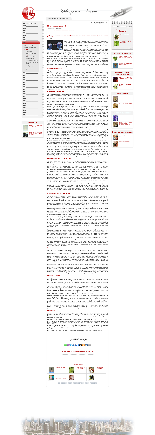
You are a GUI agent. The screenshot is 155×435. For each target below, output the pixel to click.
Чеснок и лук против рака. (125, 141)
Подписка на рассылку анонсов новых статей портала (78, 351)
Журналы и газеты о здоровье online (32, 68)
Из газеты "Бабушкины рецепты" (32, 63)
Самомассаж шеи (61, 367)
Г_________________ (30, 32)
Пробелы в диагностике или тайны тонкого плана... (125, 116)
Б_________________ (30, 28)
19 (73, 383)
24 (85, 383)
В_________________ (30, 30)
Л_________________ (30, 77)
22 (81, 383)
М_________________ (30, 80)
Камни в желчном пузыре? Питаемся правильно (125, 64)
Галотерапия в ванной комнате (80, 375)
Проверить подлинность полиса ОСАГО (35, 126)
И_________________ (30, 73)
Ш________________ (30, 107)
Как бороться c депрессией (100, 368)
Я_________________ (30, 114)
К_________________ (30, 75)
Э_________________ (30, 110)
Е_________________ (30, 37)
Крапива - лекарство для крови (80, 368)
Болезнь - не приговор (31, 53)
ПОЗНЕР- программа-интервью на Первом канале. (125, 78)
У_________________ (30, 96)
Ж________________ (30, 39)
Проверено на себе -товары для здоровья (32, 65)
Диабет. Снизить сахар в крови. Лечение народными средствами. (125, 57)
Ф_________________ (30, 98)
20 (76, 383)
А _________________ (30, 26)
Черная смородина (100, 374)
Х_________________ (30, 100)
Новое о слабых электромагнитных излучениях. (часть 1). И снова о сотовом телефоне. (125, 124)
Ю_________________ (30, 112)
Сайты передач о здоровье (32, 60)
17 (69, 383)
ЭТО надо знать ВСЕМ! (31, 56)
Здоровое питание (30, 58)
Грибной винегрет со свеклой (125, 103)
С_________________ (30, 91)
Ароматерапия (29, 51)
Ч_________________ (30, 105)
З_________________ (30, 42)
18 (71, 383)
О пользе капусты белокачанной (125, 42)
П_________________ (30, 87)
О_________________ (30, 84)
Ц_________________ (30, 103)
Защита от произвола (30, 47)
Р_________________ (30, 89)
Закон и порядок (28, 45)
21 (78, 383)
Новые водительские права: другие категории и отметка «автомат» (35, 133)
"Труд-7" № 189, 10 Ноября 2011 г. (64, 30)
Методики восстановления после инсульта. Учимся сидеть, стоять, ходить (60, 376)
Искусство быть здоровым (32, 55)
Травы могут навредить (125, 34)
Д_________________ (30, 35)
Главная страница (29, 23)
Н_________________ (30, 82)
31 (90, 383)
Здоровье (26, 49)
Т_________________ (30, 93)
